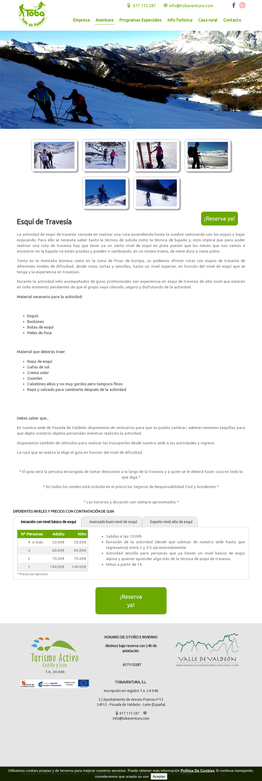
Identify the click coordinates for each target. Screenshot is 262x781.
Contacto (232, 19)
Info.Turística (180, 19)
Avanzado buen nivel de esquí (113, 522)
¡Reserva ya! (219, 218)
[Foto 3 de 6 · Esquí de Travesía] (156, 155)
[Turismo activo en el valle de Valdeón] (207, 650)
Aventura (104, 19)
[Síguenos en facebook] (232, 6)
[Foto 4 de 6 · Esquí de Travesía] (207, 155)
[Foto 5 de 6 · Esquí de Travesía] (105, 192)
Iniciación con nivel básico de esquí (48, 522)
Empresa (81, 19)
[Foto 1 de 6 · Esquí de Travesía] (54, 155)
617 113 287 (143, 5)
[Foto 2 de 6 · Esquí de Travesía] (105, 155)
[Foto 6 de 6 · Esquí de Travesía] (156, 192)
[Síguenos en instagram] (241, 6)
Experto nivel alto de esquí (171, 522)
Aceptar (159, 776)
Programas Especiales (140, 19)
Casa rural (207, 19)
